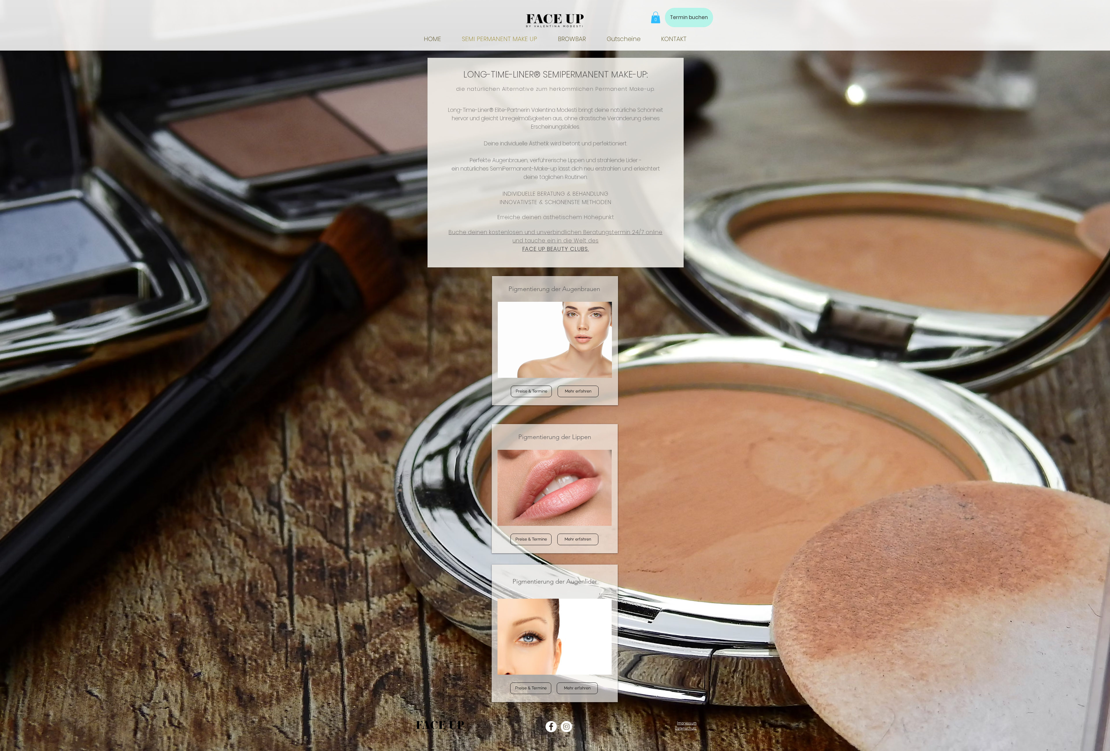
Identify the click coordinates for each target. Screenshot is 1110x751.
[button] (656, 17)
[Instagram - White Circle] (566, 726)
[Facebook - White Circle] (551, 726)
